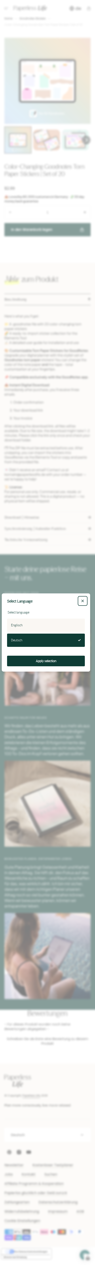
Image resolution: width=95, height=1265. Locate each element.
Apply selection (46, 661)
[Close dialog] (83, 601)
